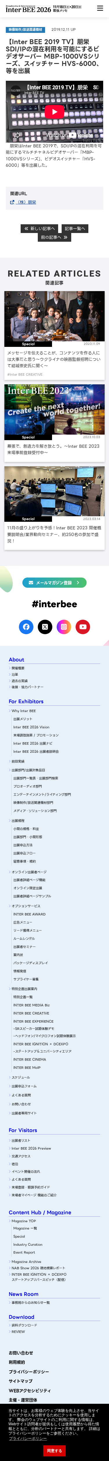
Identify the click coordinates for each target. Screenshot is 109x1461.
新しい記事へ (42, 228)
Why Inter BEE (24, 711)
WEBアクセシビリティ (30, 1390)
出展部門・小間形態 (27, 837)
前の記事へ (52, 237)
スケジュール (21, 1077)
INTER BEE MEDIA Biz (31, 1005)
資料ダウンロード (24, 1325)
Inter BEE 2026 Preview (31, 1148)
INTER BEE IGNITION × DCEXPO (40, 1044)
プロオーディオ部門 (27, 786)
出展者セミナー (24, 946)
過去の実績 (20, 681)
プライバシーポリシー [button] (28, 1438)
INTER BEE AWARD (29, 914)
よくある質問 (21, 1095)
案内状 (18, 955)
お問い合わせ (21, 1104)
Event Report (24, 1252)
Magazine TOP (24, 1221)
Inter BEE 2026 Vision (31, 727)
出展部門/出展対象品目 (28, 770)
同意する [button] (54, 1451)
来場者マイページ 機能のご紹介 (34, 1195)
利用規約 (17, 1362)
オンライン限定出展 (27, 888)
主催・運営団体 (23, 1400)
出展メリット (23, 719)
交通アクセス (21, 1156)
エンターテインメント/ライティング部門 (42, 794)
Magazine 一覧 (25, 1228)
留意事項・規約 (24, 861)
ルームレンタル (24, 938)
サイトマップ (21, 1381)
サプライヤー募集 (26, 979)
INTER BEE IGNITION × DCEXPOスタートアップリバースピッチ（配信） (39, 1277)
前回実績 (18, 761)
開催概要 (18, 668)
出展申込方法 (23, 845)
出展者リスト (21, 1140)
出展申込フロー (24, 853)
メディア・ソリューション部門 (35, 810)
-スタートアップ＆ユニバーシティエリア (42, 1051)
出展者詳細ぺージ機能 (29, 880)
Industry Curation (27, 1244)
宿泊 (15, 1164)
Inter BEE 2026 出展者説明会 (36, 751)
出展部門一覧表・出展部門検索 (35, 778)
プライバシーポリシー (29, 1372)
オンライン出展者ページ (29, 872)
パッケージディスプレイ (30, 963)
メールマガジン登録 (54, 583)
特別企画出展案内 (24, 989)
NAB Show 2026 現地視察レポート (38, 1268)
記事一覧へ (75, 228)
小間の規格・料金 (26, 828)
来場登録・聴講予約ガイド (31, 1187)
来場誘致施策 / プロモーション (36, 735)
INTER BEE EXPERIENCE (33, 1021)
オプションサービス (26, 906)
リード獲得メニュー (27, 930)
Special (19, 1236)
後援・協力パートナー (28, 687)
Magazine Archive (26, 1261)
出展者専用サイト (24, 1113)
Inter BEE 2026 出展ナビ (32, 743)
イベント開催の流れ (26, 1171)
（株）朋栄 (26, 202)
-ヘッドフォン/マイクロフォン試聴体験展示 (44, 1036)
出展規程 (18, 820)
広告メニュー (22, 922)
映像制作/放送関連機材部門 (33, 802)
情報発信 (19, 971)
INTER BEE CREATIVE (31, 1013)
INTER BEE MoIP (27, 1067)
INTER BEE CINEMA (29, 1059)
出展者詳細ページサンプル (32, 896)
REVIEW (18, 1331)
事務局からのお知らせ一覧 (31, 1302)
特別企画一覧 (23, 997)
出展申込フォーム (24, 1086)
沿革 (15, 674)
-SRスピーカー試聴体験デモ (33, 1028)
